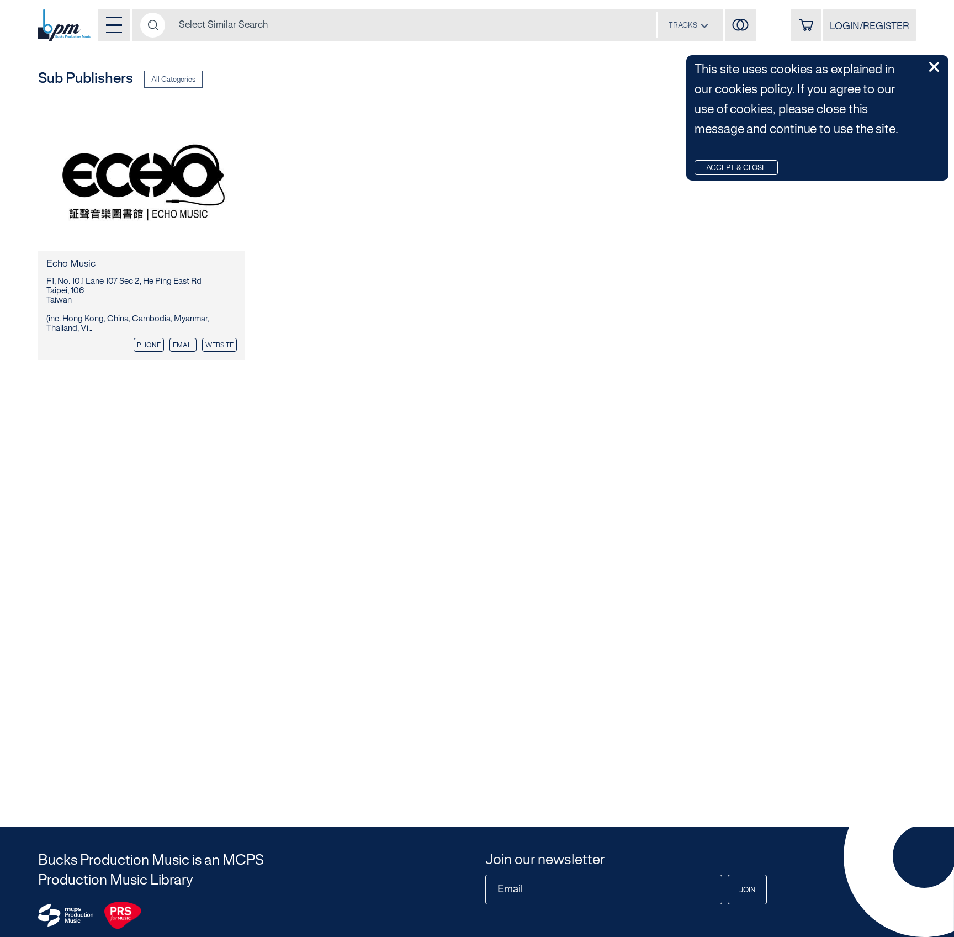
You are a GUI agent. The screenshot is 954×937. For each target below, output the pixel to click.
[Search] (152, 25)
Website (219, 345)
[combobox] (688, 25)
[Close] (934, 67)
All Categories (173, 80)
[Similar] (740, 25)
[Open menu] (114, 25)
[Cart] (806, 25)
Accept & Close (736, 168)
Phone (149, 345)
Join (747, 890)
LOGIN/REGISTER (869, 26)
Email (183, 345)
